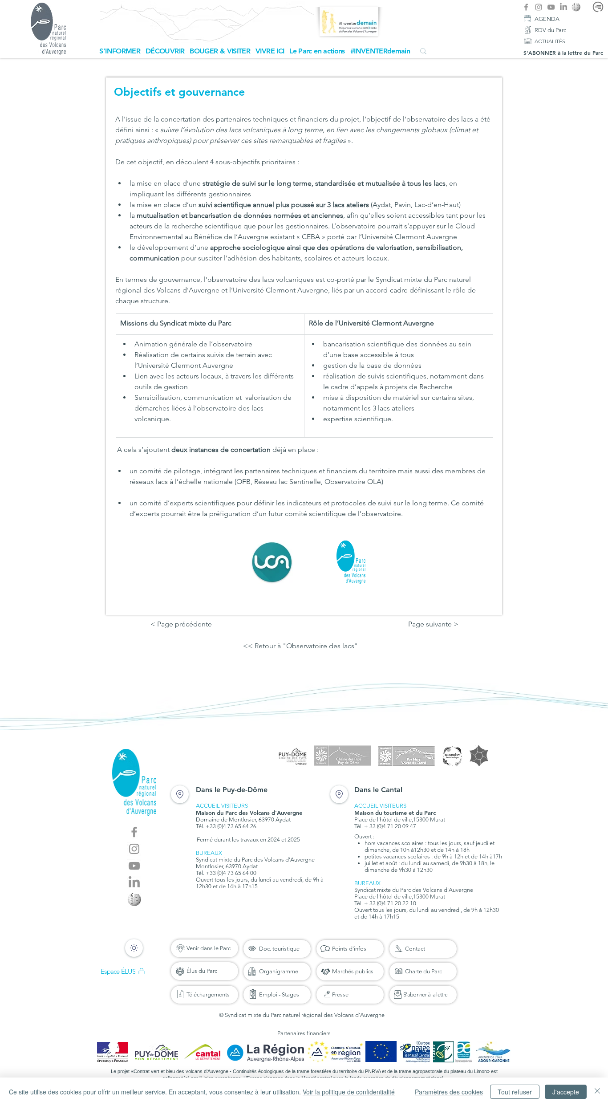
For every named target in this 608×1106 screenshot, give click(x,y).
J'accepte (565, 1091)
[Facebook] (526, 7)
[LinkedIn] (563, 7)
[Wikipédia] (576, 7)
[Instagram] (538, 7)
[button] (120, 51)
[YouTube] (551, 7)
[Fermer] (597, 1092)
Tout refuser (515, 1091)
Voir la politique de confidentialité (349, 1091)
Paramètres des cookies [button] (449, 1091)
